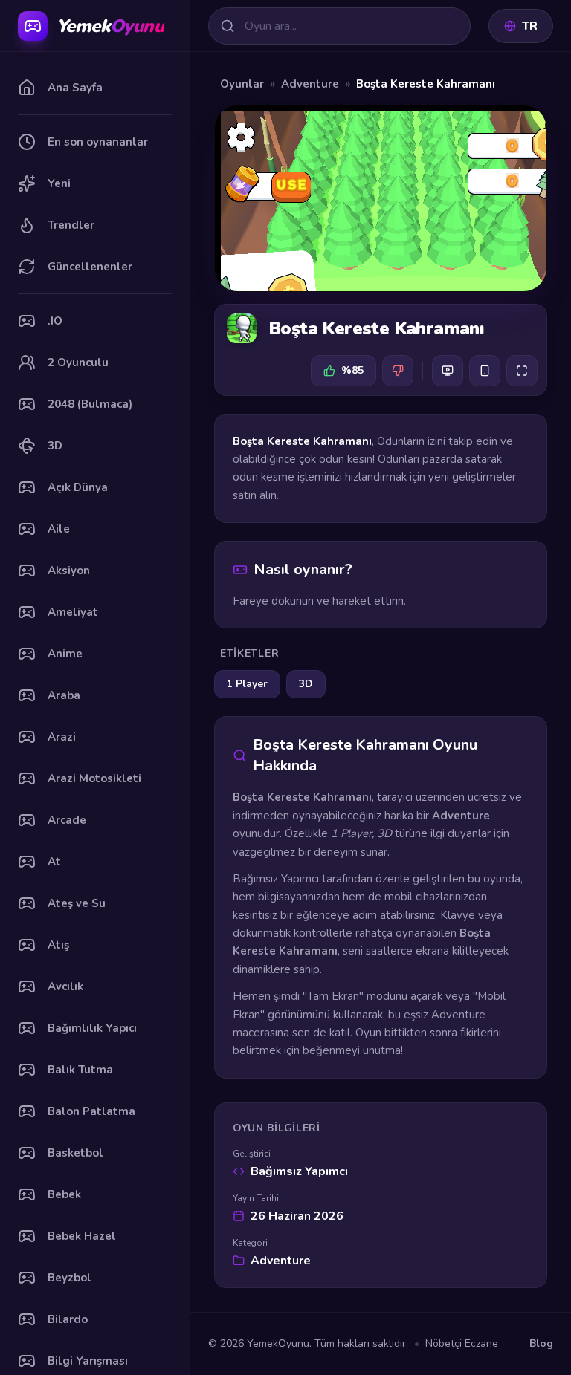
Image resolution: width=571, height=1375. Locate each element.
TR (530, 26)
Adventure (310, 84)
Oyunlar (242, 84)
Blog (541, 1343)
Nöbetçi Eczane (461, 1343)
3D (306, 684)
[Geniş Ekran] (447, 370)
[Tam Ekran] (522, 370)
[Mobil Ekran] (484, 370)
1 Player (247, 684)
